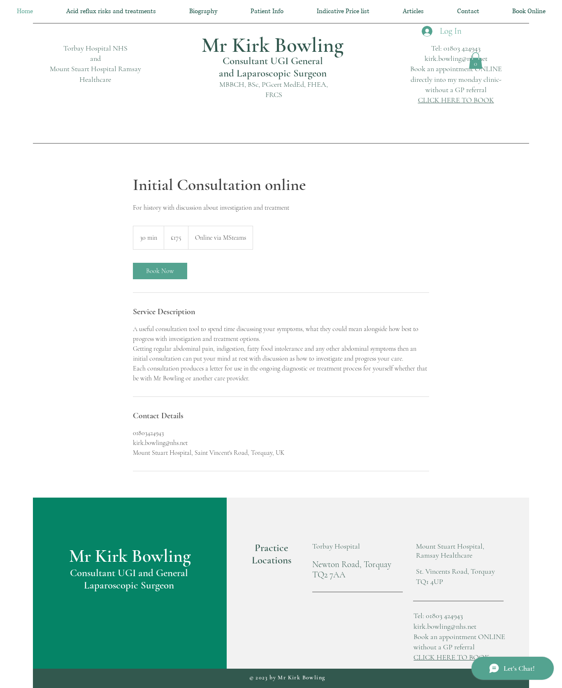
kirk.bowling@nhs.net (456, 58)
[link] (160, 271)
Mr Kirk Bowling (273, 45)
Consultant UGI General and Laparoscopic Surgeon (273, 67)
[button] (476, 60)
